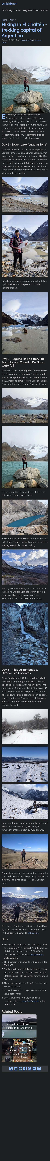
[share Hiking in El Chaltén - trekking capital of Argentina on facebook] (25, 1068)
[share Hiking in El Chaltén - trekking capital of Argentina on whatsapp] (29, 1068)
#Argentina (24, 40)
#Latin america (35, 40)
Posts (12, 20)
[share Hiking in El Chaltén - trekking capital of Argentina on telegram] (34, 1068)
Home (4, 20)
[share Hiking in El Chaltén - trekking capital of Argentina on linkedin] (15, 1068)
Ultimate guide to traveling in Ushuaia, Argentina (19, 1050)
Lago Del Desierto (30, 1001)
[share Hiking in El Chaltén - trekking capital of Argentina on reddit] (20, 1068)
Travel (4, 43)
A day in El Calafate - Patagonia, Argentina (19, 1026)
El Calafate (33, 933)
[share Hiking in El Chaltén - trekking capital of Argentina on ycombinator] (39, 1068)
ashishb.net (9, 3)
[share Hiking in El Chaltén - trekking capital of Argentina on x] (11, 1068)
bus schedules (36, 954)
